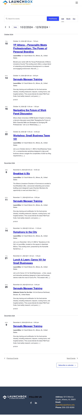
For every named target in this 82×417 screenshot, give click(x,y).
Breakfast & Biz (21, 173)
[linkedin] (36, 403)
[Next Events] (9, 27)
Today (15, 27)
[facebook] (31, 403)
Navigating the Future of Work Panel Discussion (29, 111)
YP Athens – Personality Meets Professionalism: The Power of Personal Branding (30, 48)
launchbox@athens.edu (65, 405)
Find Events (53, 19)
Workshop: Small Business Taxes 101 (31, 137)
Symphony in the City (25, 232)
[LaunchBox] (17, 3)
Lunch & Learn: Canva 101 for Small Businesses (29, 261)
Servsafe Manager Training (27, 79)
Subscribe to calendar (66, 365)
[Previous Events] (5, 27)
